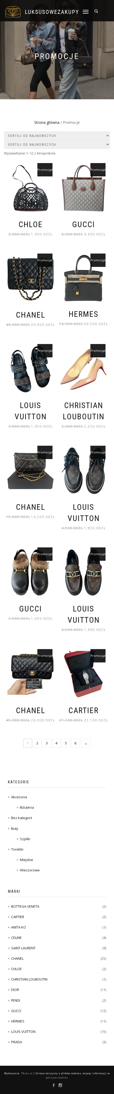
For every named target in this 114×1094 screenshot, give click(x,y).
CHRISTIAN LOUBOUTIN (29, 979)
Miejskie (26, 859)
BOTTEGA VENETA (25, 906)
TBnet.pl (27, 1073)
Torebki (17, 849)
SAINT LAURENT (23, 948)
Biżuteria (27, 807)
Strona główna (46, 122)
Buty (14, 828)
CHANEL (17, 958)
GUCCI (16, 1010)
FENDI (15, 1000)
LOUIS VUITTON (23, 1031)
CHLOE (16, 968)
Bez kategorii (21, 817)
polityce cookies (57, 1077)
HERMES (17, 1021)
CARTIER (17, 916)
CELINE (16, 937)
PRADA (16, 1042)
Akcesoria (19, 797)
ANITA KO (18, 927)
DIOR (15, 989)
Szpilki (25, 838)
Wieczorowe (30, 870)
